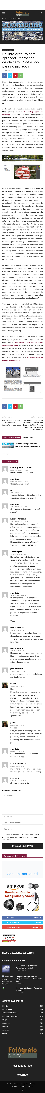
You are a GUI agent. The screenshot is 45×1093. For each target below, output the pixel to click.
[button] (3, 13)
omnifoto (14, 479)
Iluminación (34, 1084)
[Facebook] (4, 75)
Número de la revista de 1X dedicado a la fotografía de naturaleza (11, 422)
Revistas (14, 1086)
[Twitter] (10, 75)
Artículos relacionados (12, 438)
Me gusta (37, 918)
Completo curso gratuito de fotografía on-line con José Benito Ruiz (29, 979)
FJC (11, 490)
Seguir (38, 922)
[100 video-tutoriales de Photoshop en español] (8, 990)
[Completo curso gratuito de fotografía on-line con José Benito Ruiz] (8, 980)
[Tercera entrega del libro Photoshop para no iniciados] (8, 445)
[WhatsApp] (20, 75)
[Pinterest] (15, 75)
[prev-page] (3, 454)
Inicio (4, 18)
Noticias (22, 1086)
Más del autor (28, 438)
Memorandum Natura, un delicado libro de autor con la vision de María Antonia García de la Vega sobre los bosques (32, 425)
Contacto (30, 1086)
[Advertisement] (22, 6)
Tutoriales (9, 1084)
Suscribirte (36, 927)
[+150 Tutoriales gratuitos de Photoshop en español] (6, 969)
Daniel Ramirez (17, 648)
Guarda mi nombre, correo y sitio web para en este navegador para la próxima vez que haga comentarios (20, 837)
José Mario (15, 778)
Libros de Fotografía (14, 18)
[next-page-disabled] (7, 454)
